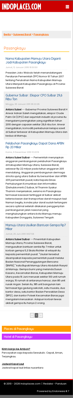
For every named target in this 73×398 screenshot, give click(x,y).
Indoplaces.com (31, 383)
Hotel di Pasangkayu (18, 337)
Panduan (60, 383)
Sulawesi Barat (22, 34)
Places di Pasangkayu (19, 329)
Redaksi (48, 383)
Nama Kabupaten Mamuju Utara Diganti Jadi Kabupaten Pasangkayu (33, 60)
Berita (7, 34)
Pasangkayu (41, 34)
